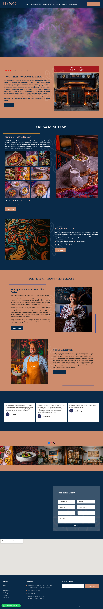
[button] (11, 605)
